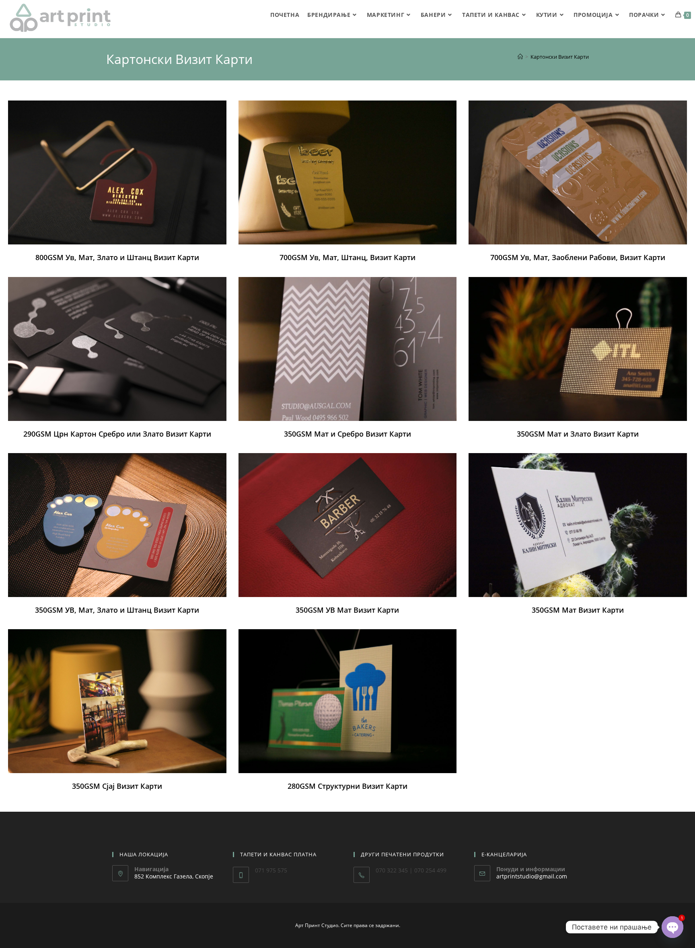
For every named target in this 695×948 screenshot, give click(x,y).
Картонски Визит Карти (560, 56)
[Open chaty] (672, 927)
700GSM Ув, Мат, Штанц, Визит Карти (347, 257)
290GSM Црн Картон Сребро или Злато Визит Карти (117, 434)
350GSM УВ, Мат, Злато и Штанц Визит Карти (117, 610)
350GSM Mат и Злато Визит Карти (578, 434)
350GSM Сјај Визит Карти (117, 786)
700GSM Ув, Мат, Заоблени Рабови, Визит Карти (577, 257)
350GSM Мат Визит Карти (578, 610)
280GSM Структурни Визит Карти (347, 786)
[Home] (520, 56)
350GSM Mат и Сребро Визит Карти (347, 434)
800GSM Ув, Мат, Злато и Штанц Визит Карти (117, 257)
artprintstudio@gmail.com (531, 876)
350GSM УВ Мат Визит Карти (347, 610)
